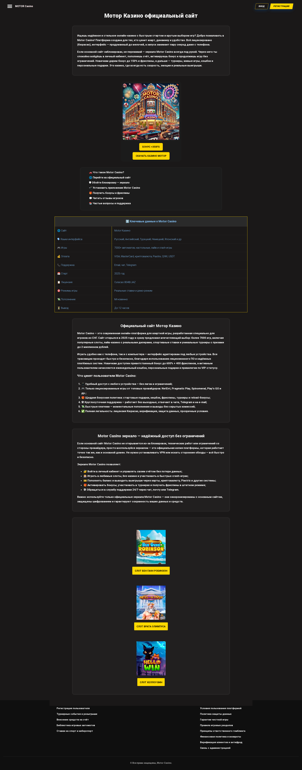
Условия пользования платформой (220, 708)
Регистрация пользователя (73, 708)
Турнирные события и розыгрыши (77, 714)
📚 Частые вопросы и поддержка (110, 203)
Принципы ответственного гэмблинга (222, 731)
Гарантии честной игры (214, 719)
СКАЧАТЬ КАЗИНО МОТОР (151, 156)
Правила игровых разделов (216, 725)
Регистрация (281, 6)
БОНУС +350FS (151, 146)
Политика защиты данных (216, 714)
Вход (262, 6)
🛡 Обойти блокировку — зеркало (109, 182)
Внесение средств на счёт (73, 719)
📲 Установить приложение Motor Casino (114, 187)
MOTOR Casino (24, 6)
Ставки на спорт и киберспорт (75, 731)
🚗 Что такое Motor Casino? (106, 172)
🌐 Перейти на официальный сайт (110, 177)
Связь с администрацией (215, 748)
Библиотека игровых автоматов (76, 725)
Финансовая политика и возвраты (220, 736)
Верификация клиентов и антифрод (221, 742)
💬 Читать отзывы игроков (106, 198)
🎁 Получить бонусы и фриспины (109, 192)
